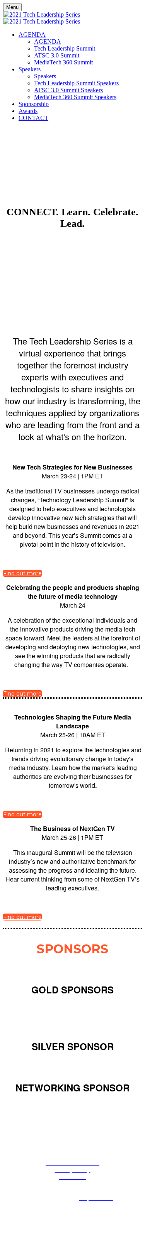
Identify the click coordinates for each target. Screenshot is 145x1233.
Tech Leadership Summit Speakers (76, 83)
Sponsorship (34, 104)
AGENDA (32, 34)
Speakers (30, 69)
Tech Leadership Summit (64, 48)
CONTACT (33, 118)
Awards (28, 111)
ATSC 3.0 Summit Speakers (68, 90)
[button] (22, 573)
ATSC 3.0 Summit (56, 55)
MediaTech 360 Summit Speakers (75, 97)
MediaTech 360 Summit (63, 62)
